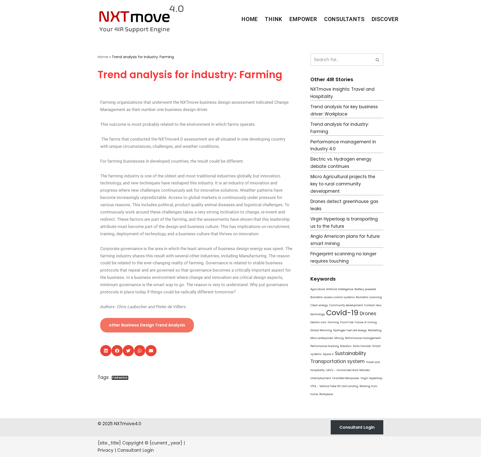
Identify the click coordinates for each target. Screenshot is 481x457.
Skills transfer (362, 346)
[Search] (377, 59)
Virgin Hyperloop (371, 378)
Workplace (326, 394)
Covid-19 (342, 312)
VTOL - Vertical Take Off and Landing (334, 386)
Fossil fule (346, 322)
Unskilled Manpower (345, 378)
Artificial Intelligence (339, 289)
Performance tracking (324, 346)
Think (273, 19)
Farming (120, 378)
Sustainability (350, 353)
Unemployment (320, 378)
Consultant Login (357, 427)
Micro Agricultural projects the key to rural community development (342, 184)
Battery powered (365, 289)
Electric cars (318, 322)
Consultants (344, 19)
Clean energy (319, 305)
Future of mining (366, 322)
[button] (105, 350)
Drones (368, 313)
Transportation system (337, 361)
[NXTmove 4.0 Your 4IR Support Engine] (141, 19)
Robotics (345, 346)
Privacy (105, 450)
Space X (328, 354)
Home (250, 19)
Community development (346, 305)
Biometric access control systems (332, 297)
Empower (303, 19)
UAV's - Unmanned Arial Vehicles (348, 370)
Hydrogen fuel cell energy (350, 330)
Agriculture (317, 289)
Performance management (363, 338)
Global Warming (321, 330)
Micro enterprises (321, 338)
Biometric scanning (369, 297)
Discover (385, 19)
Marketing (375, 330)
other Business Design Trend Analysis (147, 325)
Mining (339, 338)
